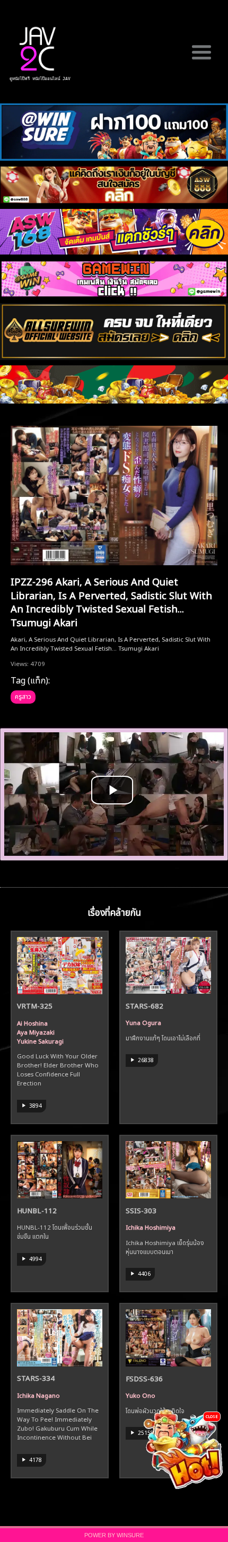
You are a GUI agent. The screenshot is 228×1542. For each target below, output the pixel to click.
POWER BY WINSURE (114, 1535)
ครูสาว (23, 696)
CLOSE (212, 1416)
